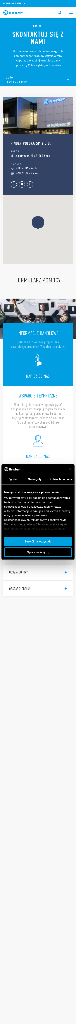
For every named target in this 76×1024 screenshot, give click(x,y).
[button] (38, 223)
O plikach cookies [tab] (60, 479)
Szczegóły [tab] (35, 479)
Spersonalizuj (36, 552)
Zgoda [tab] (12, 479)
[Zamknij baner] (70, 469)
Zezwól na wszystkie (38, 541)
